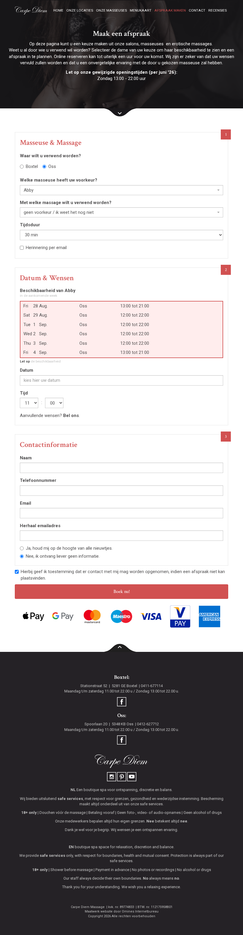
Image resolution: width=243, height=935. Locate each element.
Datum (26, 370)
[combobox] (121, 190)
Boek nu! (121, 591)
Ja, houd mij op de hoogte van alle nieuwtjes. (69, 548)
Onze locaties (79, 10)
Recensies (217, 10)
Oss (52, 166)
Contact (197, 10)
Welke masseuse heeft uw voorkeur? (58, 180)
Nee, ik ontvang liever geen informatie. (63, 556)
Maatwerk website (99, 911)
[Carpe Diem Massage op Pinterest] (122, 776)
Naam (26, 458)
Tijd (24, 393)
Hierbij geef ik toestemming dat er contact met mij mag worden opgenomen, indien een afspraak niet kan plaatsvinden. (123, 574)
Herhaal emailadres (40, 525)
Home (58, 10)
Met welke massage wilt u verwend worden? (65, 202)
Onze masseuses (111, 10)
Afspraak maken (170, 10)
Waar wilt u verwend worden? (50, 155)
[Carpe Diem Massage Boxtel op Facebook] (121, 701)
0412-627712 (148, 724)
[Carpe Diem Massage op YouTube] (131, 776)
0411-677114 (152, 686)
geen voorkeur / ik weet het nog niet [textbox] (59, 212)
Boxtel (32, 166)
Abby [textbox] (28, 190)
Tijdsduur (30, 224)
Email (25, 503)
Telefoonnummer (38, 480)
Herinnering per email (46, 247)
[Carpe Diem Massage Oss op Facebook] (121, 739)
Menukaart (140, 10)
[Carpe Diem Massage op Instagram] (112, 776)
